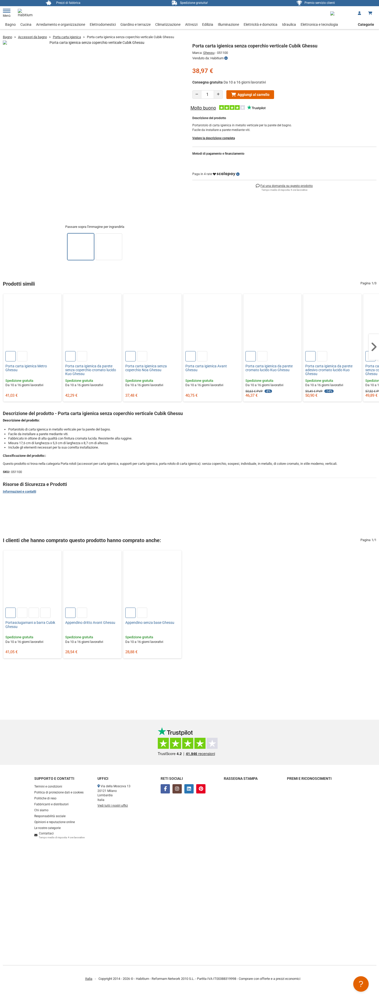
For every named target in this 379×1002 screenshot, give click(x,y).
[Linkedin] (189, 788)
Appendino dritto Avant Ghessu (90, 623)
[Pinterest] (200, 788)
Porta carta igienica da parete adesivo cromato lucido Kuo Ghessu (328, 370)
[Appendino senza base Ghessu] (152, 579)
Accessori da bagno (32, 37)
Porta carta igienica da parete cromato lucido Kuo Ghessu (269, 368)
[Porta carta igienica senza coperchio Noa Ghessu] (152, 323)
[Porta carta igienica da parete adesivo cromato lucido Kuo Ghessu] (332, 323)
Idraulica (289, 24)
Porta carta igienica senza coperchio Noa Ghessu (146, 368)
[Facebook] (165, 788)
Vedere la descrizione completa (213, 138)
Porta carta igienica (67, 37)
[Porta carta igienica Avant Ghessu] (212, 323)
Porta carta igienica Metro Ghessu (26, 368)
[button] (374, 347)
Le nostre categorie (47, 828)
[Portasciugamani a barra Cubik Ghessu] (32, 579)
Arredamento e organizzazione (60, 24)
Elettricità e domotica (260, 24)
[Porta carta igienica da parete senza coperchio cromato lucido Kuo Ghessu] (92, 323)
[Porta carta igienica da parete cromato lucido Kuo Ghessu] (272, 323)
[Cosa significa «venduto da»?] (226, 58)
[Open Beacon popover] (361, 984)
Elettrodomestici (103, 24)
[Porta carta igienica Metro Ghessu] (32, 323)
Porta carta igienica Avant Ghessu (206, 368)
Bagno (10, 24)
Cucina (25, 24)
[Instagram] (177, 788)
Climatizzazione (167, 24)
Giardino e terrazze (135, 24)
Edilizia (207, 24)
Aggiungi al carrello (253, 95)
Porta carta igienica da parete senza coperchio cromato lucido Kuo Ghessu (90, 370)
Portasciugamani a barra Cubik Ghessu (30, 624)
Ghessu (209, 53)
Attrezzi (191, 24)
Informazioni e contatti (19, 491)
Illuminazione (228, 24)
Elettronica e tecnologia (319, 24)
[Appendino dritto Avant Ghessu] (92, 579)
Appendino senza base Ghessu (149, 623)
